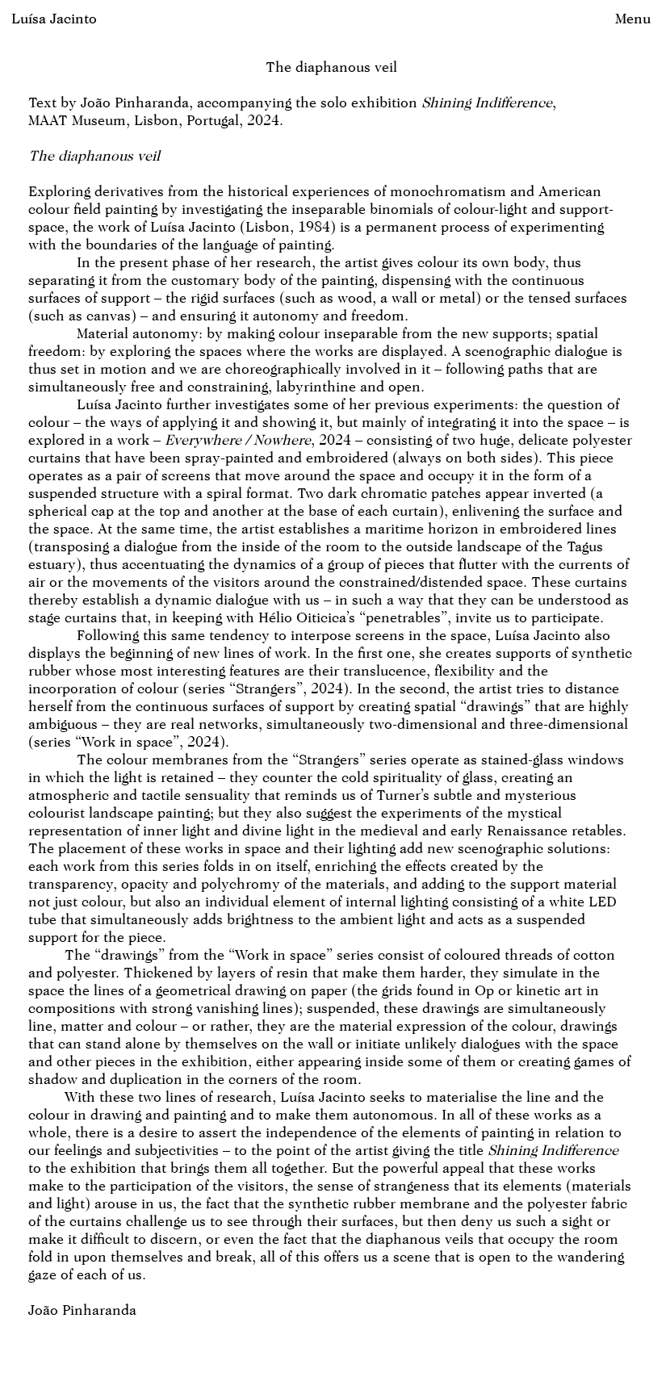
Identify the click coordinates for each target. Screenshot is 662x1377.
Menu (633, 18)
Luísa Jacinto (54, 18)
